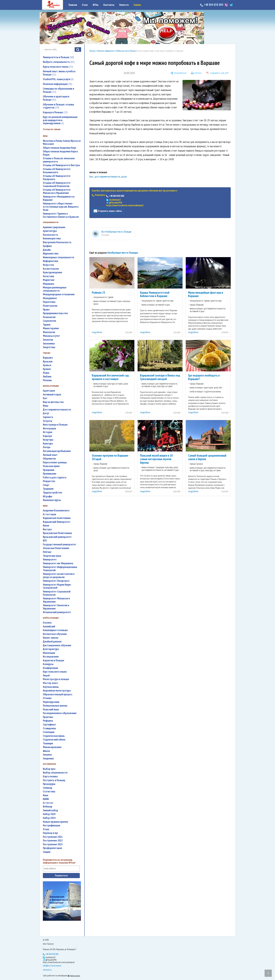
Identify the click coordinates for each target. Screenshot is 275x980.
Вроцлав (47, 361)
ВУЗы (95, 5)
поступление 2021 (53, 837)
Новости (124, 5)
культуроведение (52, 272)
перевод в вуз (50, 833)
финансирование (52, 747)
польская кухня (51, 466)
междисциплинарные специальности (54, 289)
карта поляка (50, 776)
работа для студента (54, 477)
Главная (73, 5)
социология (49, 321)
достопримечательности (57, 409)
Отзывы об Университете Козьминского (56, 170)
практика (48, 717)
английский (49, 626)
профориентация (52, 848)
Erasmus (47, 622)
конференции (50, 668)
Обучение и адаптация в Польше (56, 98)
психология (49, 317)
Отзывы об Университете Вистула (61, 165)
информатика (50, 261)
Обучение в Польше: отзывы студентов (58, 106)
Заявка (137, 5)
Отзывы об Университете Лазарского (56, 177)
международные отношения (58, 294)
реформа (48, 720)
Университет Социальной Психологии (56, 593)
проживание (49, 473)
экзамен (47, 754)
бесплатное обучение (55, 634)
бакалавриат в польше (55, 630)
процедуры (49, 784)
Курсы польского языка (57, 66)
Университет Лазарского (56, 581)
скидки (46, 852)
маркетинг (49, 280)
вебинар (47, 806)
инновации (49, 653)
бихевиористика (52, 238)
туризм (46, 324)
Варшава (48, 357)
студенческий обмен (54, 739)
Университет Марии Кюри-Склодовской (57, 586)
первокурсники (51, 702)
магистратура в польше (56, 679)
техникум (48, 743)
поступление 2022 (53, 840)
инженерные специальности (58, 257)
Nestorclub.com (75, 975)
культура (48, 443)
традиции (48, 488)
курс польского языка (55, 671)
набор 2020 (49, 814)
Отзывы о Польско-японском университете (59, 160)
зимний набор (50, 810)
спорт (46, 485)
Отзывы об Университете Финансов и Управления (56, 191)
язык (45, 795)
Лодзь (46, 372)
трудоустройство (52, 492)
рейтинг (47, 552)
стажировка (49, 728)
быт (45, 398)
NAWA (46, 799)
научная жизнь (51, 687)
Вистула (47, 529)
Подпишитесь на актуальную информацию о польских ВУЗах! (59, 861)
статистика (49, 791)
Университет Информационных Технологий (60, 568)
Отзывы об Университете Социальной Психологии (56, 184)
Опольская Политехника (56, 548)
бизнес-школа (50, 637)
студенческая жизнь (54, 736)
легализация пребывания (57, 451)
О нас (85, 5)
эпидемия (48, 758)
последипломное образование (60, 713)
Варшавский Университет (56, 522)
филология (49, 332)
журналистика (50, 253)
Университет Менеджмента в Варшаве (58, 198)
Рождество (49, 481)
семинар (47, 788)
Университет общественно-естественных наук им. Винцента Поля (61, 206)
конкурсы (48, 664)
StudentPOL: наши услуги (58, 79)
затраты (47, 421)
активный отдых (52, 394)
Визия (46, 525)
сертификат (49, 724)
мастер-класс (50, 683)
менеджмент (50, 298)
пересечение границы (55, 462)
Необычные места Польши (126, 51)
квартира (48, 439)
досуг (46, 413)
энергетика (49, 347)
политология (50, 305)
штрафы (47, 496)
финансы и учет (51, 336)
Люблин (47, 376)
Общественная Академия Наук (59, 147)
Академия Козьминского (56, 510)
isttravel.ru (47, 969)
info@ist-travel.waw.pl (52, 965)
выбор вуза (49, 769)
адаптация (49, 390)
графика (47, 246)
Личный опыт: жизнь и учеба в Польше (59, 73)
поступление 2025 (53, 844)
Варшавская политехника (57, 518)
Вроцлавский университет (57, 537)
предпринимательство (55, 313)
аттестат (48, 803)
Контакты (108, 5)
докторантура (51, 649)
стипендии (48, 732)
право (46, 309)
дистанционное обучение (57, 645)
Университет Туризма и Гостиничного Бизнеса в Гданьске (61, 215)
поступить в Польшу (54, 780)
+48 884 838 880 (213, 5)
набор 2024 (49, 818)
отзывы (47, 698)
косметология (51, 268)
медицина (48, 283)
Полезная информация (57, 84)
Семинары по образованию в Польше (58, 90)
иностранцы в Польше (55, 424)
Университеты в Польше (58, 57)
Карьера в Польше (55, 112)
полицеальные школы (55, 705)
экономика (49, 343)
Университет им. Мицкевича (58, 563)
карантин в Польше (53, 660)
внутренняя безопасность (57, 242)
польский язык (51, 709)
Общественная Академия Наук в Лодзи (60, 153)
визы (45, 405)
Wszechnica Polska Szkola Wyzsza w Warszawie (62, 142)
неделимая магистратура (57, 690)
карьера (47, 436)
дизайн (47, 250)
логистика (48, 276)
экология (48, 339)
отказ (46, 829)
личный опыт (50, 455)
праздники (48, 470)
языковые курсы (52, 500)
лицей (46, 675)
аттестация (49, 514)
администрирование (54, 227)
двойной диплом (52, 641)
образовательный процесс (57, 694)
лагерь (46, 447)
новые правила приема (55, 821)
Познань (47, 380)
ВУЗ (45, 540)
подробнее (97, 332)
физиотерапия (51, 328)
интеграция (49, 428)
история (47, 432)
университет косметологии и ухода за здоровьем (58, 575)
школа (46, 751)
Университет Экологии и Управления (56, 607)
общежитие (49, 458)
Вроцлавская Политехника (57, 533)
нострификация (51, 825)
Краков (47, 369)
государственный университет (59, 544)
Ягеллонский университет (57, 612)
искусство (48, 265)
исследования (51, 656)
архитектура (50, 231)
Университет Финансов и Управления (56, 600)
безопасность (50, 234)
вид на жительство (53, 402)
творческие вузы (52, 556)
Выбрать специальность (58, 62)
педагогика (49, 302)
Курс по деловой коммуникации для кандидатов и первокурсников (60, 120)
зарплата (48, 417)
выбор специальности (55, 772)
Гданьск (47, 365)
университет (50, 559)
